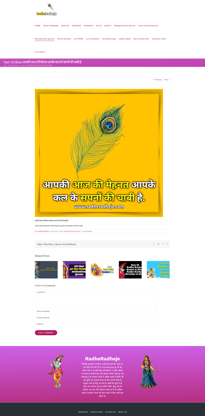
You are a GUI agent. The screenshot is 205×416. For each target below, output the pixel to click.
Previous (158, 80)
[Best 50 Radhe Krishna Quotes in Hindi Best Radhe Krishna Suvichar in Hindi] (130, 269)
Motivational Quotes (72, 231)
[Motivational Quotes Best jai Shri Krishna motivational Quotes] (74, 269)
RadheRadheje (43, 231)
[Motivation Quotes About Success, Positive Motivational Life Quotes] (46, 269)
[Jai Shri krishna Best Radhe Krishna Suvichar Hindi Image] (102, 269)
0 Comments (87, 231)
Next (166, 80)
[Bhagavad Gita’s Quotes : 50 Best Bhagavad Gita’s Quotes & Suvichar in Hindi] (158, 269)
